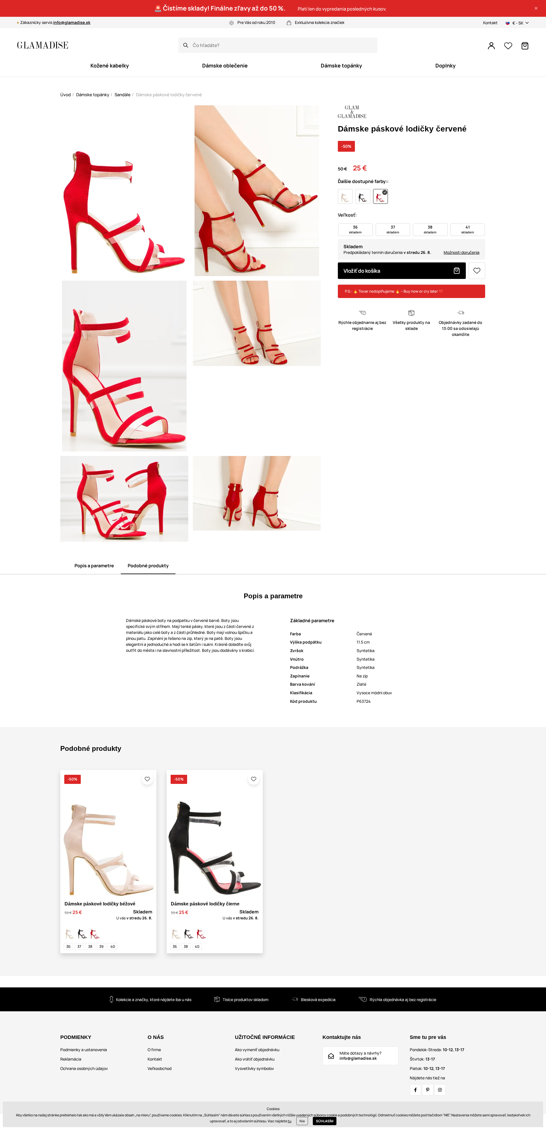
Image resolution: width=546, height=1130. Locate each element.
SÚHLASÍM (324, 1121)
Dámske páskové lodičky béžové (100, 903)
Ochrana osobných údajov (84, 1068)
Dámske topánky (92, 95)
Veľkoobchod (159, 1068)
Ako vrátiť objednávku (254, 1059)
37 (79, 946)
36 (68, 946)
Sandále (123, 95)
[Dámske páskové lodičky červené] (95, 932)
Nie (302, 1121)
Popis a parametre (94, 565)
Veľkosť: (347, 215)
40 (112, 946)
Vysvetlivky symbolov (254, 1068)
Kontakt (490, 22)
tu (289, 1121)
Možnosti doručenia (461, 252)
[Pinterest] (427, 1090)
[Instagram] (440, 1090)
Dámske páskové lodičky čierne (205, 903)
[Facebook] (415, 1090)
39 (101, 946)
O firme (154, 1049)
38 (90, 946)
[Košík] (525, 46)
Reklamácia (70, 1059)
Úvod (65, 95)
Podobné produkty (148, 565)
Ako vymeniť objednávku (257, 1049)
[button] (536, 8)
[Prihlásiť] (491, 46)
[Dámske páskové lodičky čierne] (82, 932)
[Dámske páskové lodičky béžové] (70, 932)
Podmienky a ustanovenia (83, 1049)
